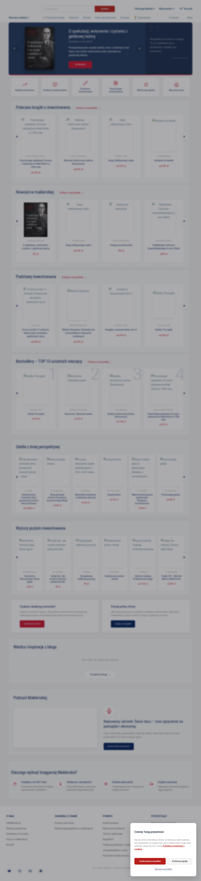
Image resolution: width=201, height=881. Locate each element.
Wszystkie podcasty (118, 750)
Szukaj (105, 9)
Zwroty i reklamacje (112, 837)
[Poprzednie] (17, 136)
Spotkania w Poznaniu (17, 837)
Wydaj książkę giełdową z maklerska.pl (74, 832)
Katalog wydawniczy (16, 832)
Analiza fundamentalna (55, 90)
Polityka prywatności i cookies (117, 848)
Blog (189, 17)
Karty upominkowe (105, 17)
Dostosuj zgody (179, 861)
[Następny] (139, 48)
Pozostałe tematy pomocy (116, 859)
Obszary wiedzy (18, 17)
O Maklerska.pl (13, 826)
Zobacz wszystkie (88, 107)
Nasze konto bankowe (114, 832)
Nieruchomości (176, 90)
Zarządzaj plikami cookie (115, 853)
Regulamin (108, 843)
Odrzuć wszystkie (163, 869)
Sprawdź (80, 64)
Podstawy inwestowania (85, 90)
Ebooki (87, 17)
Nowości (74, 17)
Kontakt (10, 848)
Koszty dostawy (111, 826)
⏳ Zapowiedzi (142, 17)
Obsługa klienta (144, 8)
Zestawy (125, 17)
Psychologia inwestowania (116, 90)
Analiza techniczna (24, 90)
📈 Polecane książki (53, 17)
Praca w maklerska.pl (16, 843)
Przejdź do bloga (100, 677)
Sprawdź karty (46, 627)
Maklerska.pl (20, 6)
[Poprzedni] (14, 48)
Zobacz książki (131, 627)
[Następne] (183, 136)
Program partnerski (64, 826)
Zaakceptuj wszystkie (150, 861)
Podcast (174, 17)
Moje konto (165, 8)
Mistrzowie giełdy (146, 90)
